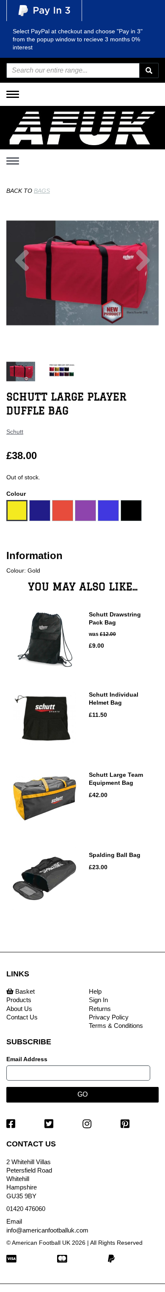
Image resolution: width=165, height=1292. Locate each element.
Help (95, 991)
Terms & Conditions (116, 1025)
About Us (19, 1008)
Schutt (14, 431)
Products (18, 999)
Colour (16, 493)
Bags (42, 190)
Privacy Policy (109, 1017)
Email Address (26, 1059)
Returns (100, 1008)
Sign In (98, 999)
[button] (22, 296)
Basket (24, 991)
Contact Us (22, 1017)
